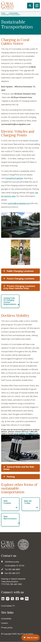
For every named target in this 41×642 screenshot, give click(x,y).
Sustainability (13, 13)
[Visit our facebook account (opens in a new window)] (17, 598)
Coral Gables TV (8, 606)
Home (3, 13)
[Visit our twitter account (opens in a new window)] (12, 598)
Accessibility (6, 618)
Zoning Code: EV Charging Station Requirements (10, 301)
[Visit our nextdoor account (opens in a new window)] (26, 598)
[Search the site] (30, 6)
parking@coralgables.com (19, 203)
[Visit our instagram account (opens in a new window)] (7, 598)
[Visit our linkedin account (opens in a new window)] (3, 598)
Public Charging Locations (19, 271)
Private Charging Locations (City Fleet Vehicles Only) (19, 287)
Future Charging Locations (20, 278)
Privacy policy (7, 627)
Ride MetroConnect (10, 517)
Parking (10, 476)
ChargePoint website (14, 178)
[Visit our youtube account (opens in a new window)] (22, 598)
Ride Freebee (7, 502)
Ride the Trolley (28, 502)
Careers (4, 623)
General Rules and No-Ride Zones (18, 467)
